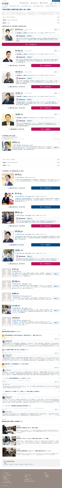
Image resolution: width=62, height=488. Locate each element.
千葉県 (14, 145)
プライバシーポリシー (29, 478)
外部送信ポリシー (28, 479)
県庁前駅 (25, 320)
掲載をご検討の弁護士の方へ (30, 481)
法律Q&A (5, 476)
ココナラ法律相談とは (7, 474)
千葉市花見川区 (11, 464)
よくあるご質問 (6, 481)
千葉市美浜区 (31, 464)
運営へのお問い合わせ (7, 482)
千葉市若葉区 (18, 32)
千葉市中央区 (21, 177)
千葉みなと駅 (25, 145)
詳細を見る (56, 147)
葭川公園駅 (29, 196)
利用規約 (26, 476)
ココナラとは (5, 479)
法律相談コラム (6, 478)
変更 (58, 17)
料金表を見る (29, 57)
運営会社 (46, 474)
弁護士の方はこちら (56, 0)
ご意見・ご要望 (28, 474)
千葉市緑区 (26, 464)
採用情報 (46, 476)
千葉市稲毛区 (16, 464)
